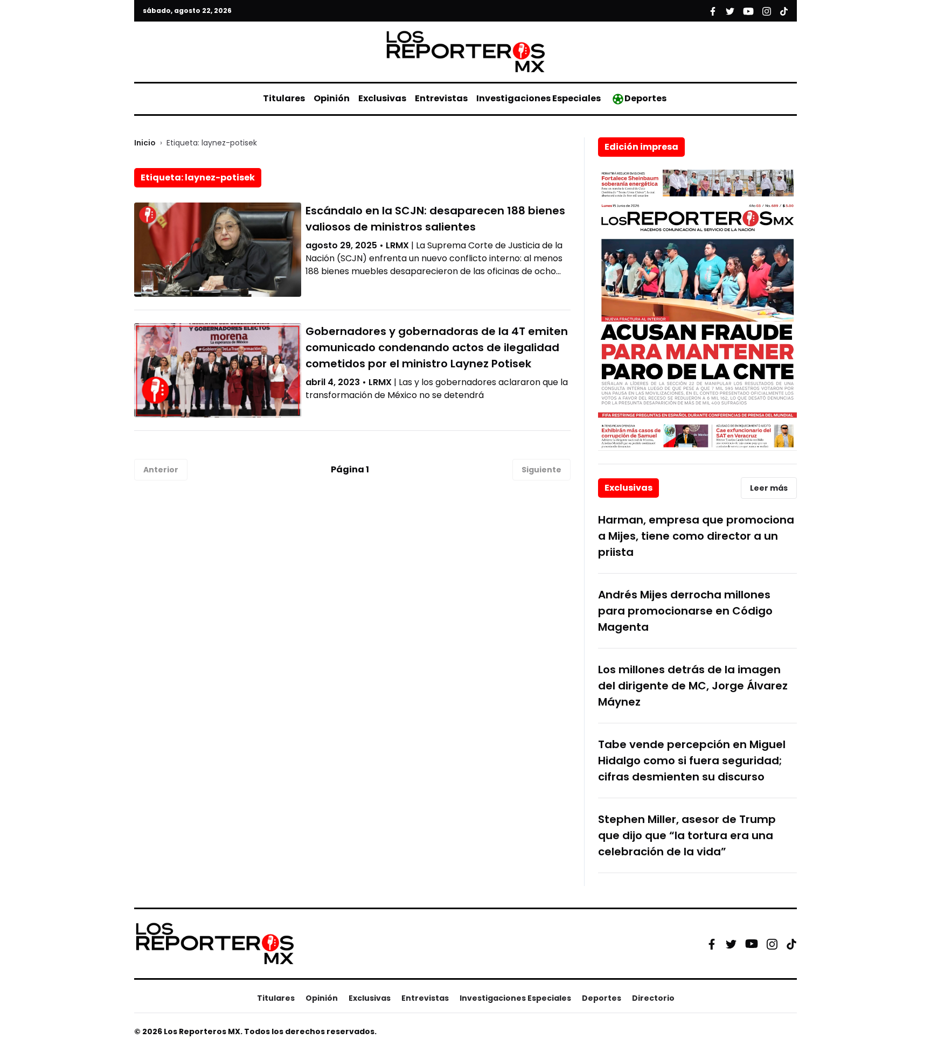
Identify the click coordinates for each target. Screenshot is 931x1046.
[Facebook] (711, 943)
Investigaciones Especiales (538, 98)
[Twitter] (731, 943)
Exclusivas (382, 98)
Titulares (284, 98)
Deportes (645, 98)
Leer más (769, 488)
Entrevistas (441, 98)
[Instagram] (772, 943)
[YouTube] (751, 944)
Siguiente (541, 469)
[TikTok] (791, 943)
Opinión (332, 98)
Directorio (653, 998)
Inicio (145, 142)
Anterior (160, 469)
